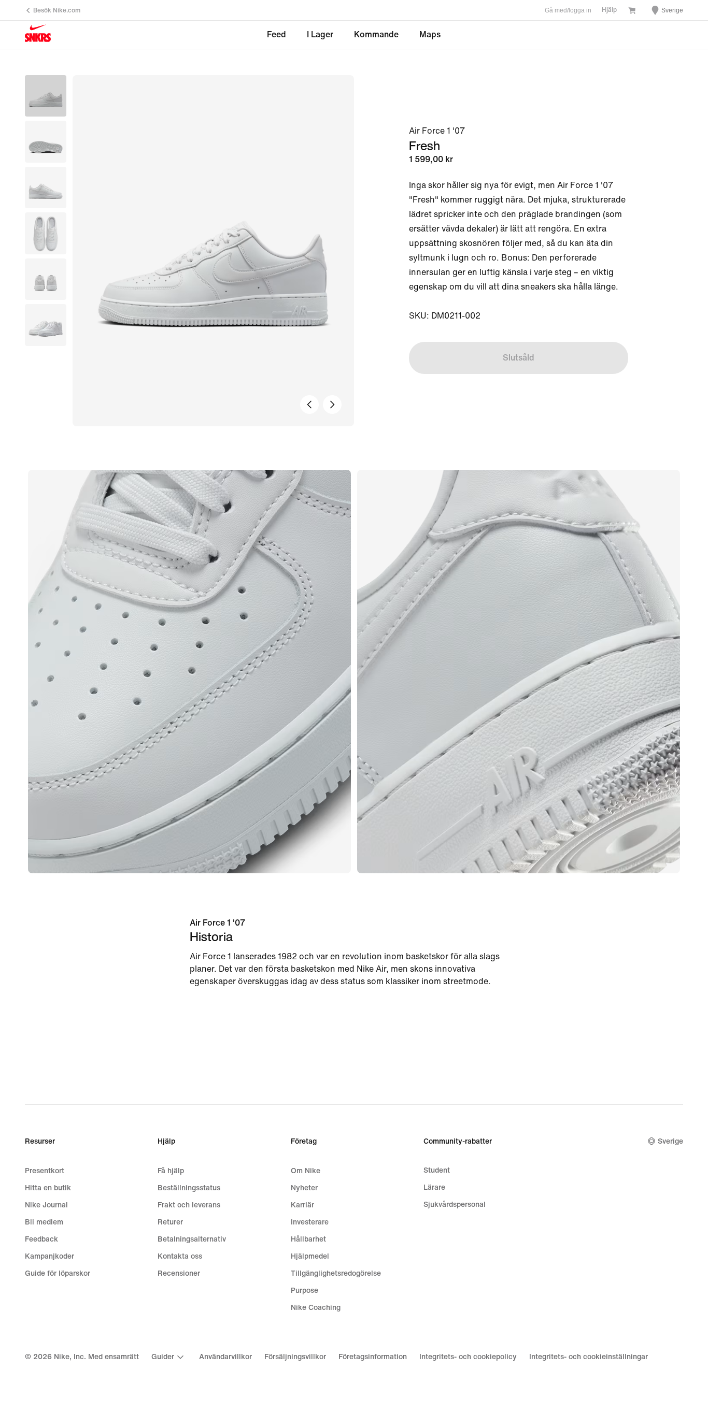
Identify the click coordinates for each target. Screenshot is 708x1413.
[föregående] (309, 404)
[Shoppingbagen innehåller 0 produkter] (632, 11)
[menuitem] (169, 1357)
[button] (45, 141)
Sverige (670, 1141)
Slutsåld (518, 357)
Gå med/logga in (568, 10)
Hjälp (609, 10)
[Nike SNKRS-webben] (38, 35)
